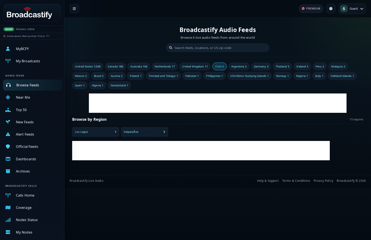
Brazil (98, 76)
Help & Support (268, 181)
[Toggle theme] (331, 8)
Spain (80, 85)
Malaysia (338, 66)
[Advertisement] (218, 103)
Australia (138, 66)
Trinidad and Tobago (163, 76)
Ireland (302, 66)
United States (87, 66)
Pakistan (192, 76)
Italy (319, 76)
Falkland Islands (342, 76)
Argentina (239, 66)
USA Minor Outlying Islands (249, 76)
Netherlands (165, 66)
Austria (116, 76)
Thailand (282, 66)
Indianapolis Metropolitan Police (26, 36)
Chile (219, 66)
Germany (261, 66)
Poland (135, 76)
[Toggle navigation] (74, 8)
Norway (282, 76)
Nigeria (302, 76)
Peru (320, 66)
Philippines (214, 76)
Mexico (81, 76)
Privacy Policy (323, 181)
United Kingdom (195, 66)
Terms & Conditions (296, 181)
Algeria (97, 85)
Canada (115, 66)
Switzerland (119, 85)
